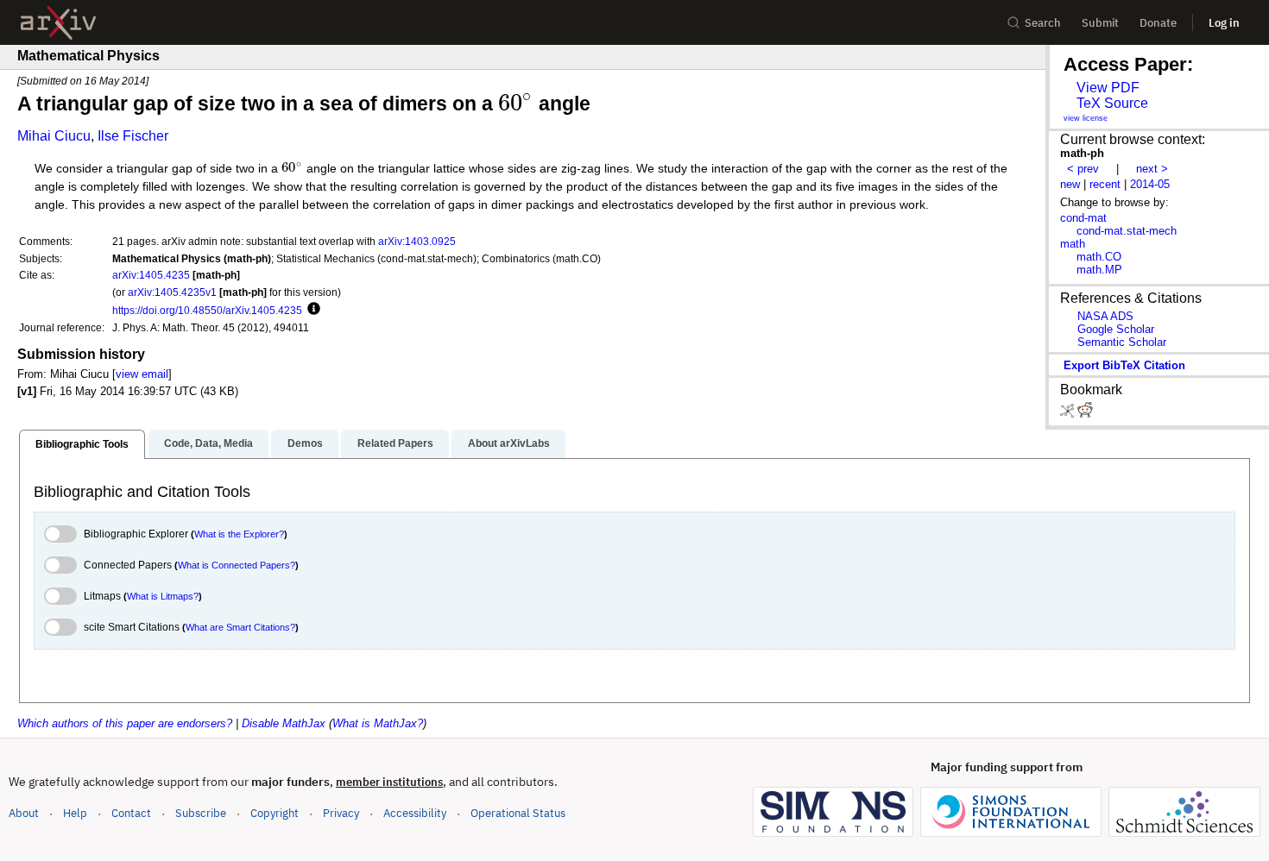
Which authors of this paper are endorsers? (124, 723)
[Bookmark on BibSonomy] (1068, 413)
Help (75, 813)
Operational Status (517, 812)
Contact (131, 813)
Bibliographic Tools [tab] (82, 444)
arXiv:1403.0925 (417, 241)
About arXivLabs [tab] (509, 443)
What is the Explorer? (239, 534)
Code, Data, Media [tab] (208, 443)
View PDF (1108, 87)
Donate (1158, 23)
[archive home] (58, 23)
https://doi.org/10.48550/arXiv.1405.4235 (207, 310)
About (24, 813)
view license (1086, 118)
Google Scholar (1115, 329)
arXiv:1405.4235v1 (172, 292)
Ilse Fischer (133, 136)
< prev (1083, 168)
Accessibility (414, 813)
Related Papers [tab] (395, 443)
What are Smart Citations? (240, 627)
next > (1152, 168)
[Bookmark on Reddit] (1085, 413)
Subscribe (200, 813)
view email (142, 374)
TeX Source (1112, 103)
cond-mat (1083, 217)
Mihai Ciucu (54, 136)
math (1072, 243)
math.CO (1098, 256)
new (1070, 184)
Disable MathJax (283, 723)
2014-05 (1150, 184)
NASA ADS (1105, 316)
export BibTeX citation (1124, 365)
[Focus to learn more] (311, 309)
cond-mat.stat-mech (1126, 230)
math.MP (1099, 269)
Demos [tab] (305, 443)
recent (1105, 184)
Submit (1100, 23)
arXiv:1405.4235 (151, 274)
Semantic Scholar (1121, 342)
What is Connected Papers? (236, 565)
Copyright (274, 813)
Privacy (341, 813)
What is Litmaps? (163, 596)
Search (1043, 23)
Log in (1224, 23)
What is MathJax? (377, 723)
